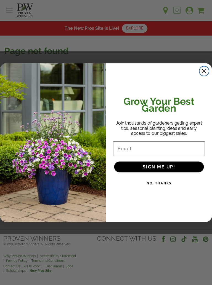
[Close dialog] (204, 71)
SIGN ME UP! (159, 166)
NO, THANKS (159, 183)
